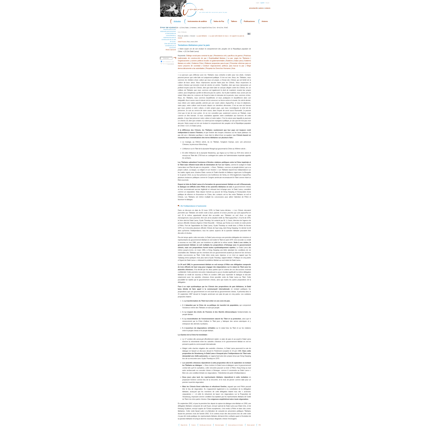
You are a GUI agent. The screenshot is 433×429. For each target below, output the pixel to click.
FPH (260, 425)
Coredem (170, 63)
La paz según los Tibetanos (239, 58)
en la (168, 63)
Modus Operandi (171, 50)
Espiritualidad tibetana (217, 58)
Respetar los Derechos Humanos (218, 68)
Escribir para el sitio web (205, 425)
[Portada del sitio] (194, 16)
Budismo (229, 61)
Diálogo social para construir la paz (199, 55)
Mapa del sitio (184, 425)
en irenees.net (168, 61)
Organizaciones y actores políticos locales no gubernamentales (201, 61)
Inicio (179, 32)
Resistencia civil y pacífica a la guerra (228, 55)
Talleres (234, 21)
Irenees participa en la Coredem (235, 425)
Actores (265, 21)
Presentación (253, 8)
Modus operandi (251, 425)
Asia (233, 68)
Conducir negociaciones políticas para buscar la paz (223, 66)
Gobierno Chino (197, 63)
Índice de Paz (219, 21)
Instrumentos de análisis (197, 21)
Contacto (267, 8)
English (257, 2)
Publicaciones (249, 21)
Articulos (177, 21)
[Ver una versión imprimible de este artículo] (248, 34)
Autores (261, 8)
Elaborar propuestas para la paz (217, 63)
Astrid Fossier (182, 41)
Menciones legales (219, 425)
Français (267, 2)
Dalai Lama (238, 61)
